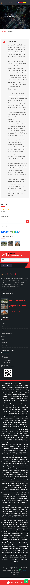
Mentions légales (15, 572)
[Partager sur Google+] (7, 290)
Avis (3, 340)
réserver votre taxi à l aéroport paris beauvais (18, 306)
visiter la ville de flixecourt (17, 300)
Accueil (3, 31)
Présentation (5, 327)
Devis (3, 336)
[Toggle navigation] (28, 3)
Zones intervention (7, 333)
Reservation (5, 346)
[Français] (18, 2)
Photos (4, 330)
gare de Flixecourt (14, 312)
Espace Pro (15, 574)
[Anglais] (21, 2)
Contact (4, 343)
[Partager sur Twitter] (2, 290)
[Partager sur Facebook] (5, 290)
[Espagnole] (24, 2)
